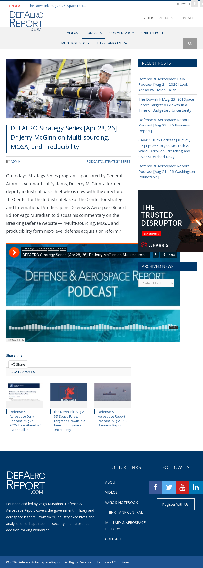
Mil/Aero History (75, 43)
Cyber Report (152, 32)
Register (146, 18)
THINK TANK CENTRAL (112, 43)
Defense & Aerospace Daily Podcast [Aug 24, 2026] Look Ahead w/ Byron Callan (25, 420)
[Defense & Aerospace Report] (26, 21)
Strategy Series (117, 161)
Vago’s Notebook (121, 502)
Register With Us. (175, 504)
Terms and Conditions (113, 562)
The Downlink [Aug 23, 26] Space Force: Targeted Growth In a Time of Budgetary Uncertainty (58, 6)
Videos (111, 492)
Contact (186, 18)
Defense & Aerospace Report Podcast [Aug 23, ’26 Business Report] (112, 418)
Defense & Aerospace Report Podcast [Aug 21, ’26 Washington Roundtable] (166, 171)
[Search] (190, 43)
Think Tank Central (124, 512)
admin (16, 161)
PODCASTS (94, 32)
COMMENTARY (120, 32)
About (164, 18)
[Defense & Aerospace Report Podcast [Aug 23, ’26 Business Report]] (112, 395)
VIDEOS (72, 32)
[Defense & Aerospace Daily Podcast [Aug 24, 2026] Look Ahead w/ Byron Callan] (24, 395)
